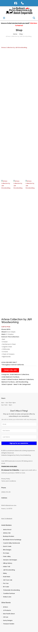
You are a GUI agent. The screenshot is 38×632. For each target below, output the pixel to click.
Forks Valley (7, 556)
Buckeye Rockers (8, 536)
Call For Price (5, 327)
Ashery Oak (6, 533)
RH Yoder (6, 587)
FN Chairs (6, 553)
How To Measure (6, 518)
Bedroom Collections (26, 379)
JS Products (7, 610)
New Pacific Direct (9, 614)
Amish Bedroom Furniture (10, 377)
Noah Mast (6, 577)
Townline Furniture (9, 593)
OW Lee (5, 617)
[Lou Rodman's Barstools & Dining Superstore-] (19, 11)
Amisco (5, 607)
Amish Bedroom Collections (19, 374)
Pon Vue (5, 583)
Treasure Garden (8, 624)
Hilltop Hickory (7, 563)
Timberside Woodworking (11, 590)
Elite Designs (7, 550)
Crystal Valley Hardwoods (11, 543)
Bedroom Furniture (8, 382)
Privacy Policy (5, 479)
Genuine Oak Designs (10, 560)
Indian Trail (6, 566)
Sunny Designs (7, 620)
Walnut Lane (7, 597)
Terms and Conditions (8, 481)
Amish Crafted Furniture (10, 379)
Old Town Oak (7, 580)
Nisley (5, 573)
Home (15, 34)
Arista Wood (7, 529)
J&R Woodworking (21, 382)
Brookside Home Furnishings (12, 540)
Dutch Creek (7, 546)
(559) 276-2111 (10, 370)
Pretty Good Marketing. (23, 455)
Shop (21, 34)
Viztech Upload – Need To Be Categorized (16, 384)
